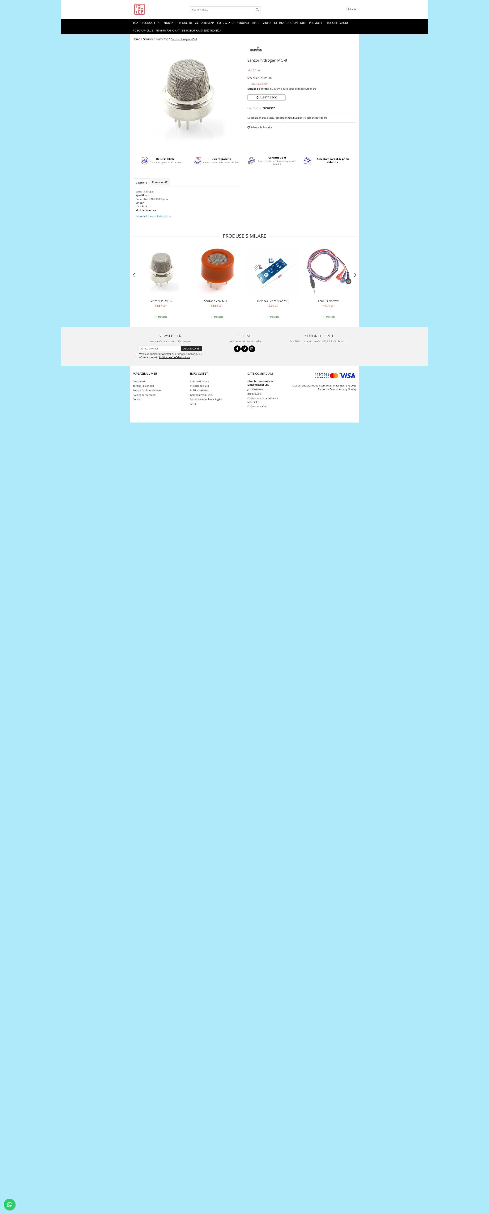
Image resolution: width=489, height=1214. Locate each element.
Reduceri (185, 23)
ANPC (193, 404)
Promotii (315, 23)
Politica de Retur (199, 390)
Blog (255, 23)
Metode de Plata (199, 385)
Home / (138, 39)
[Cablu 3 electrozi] (329, 271)
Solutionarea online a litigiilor (206, 399)
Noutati (170, 23)
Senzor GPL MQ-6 (161, 301)
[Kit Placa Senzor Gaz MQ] (273, 271)
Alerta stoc (268, 97)
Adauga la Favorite (261, 127)
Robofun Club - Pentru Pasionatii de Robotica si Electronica (177, 30)
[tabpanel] (187, 97)
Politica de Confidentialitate (174, 357)
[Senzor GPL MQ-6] (161, 271)
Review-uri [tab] (160, 182)
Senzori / (149, 39)
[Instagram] (252, 348)
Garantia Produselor (201, 395)
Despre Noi (139, 381)
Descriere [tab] (141, 182)
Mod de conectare (146, 210)
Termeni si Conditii (143, 385)
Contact (137, 399)
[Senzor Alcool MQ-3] (217, 271)
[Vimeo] (244, 348)
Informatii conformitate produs (153, 216)
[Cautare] (257, 9)
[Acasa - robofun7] (152, 9)
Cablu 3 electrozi (328, 301)
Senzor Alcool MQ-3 (216, 301)
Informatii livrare (199, 381)
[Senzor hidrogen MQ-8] (187, 97)
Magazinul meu (145, 373)
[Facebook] (237, 348)
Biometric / (163, 39)
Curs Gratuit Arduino (233, 23)
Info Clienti (199, 373)
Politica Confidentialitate (147, 390)
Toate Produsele (145, 23)
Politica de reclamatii (144, 395)
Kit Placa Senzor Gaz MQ (272, 301)
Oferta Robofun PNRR (290, 23)
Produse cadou (336, 23)
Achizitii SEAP (204, 23)
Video (267, 23)
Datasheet (141, 206)
